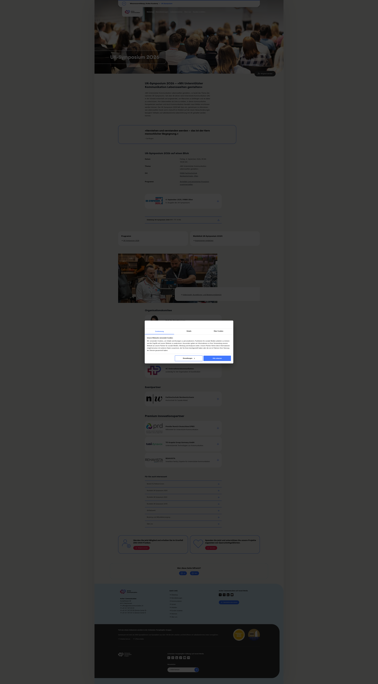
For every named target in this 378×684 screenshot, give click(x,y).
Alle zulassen (217, 358)
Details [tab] (189, 331)
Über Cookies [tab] (218, 331)
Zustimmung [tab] (159, 331)
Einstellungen (187, 358)
